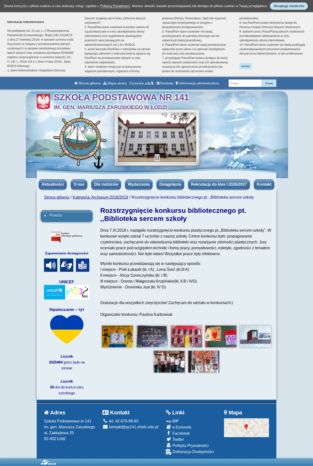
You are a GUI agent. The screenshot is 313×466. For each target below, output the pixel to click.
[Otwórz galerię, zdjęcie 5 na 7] (255, 336)
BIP (175, 421)
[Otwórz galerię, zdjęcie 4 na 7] (220, 336)
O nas (79, 184)
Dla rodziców (106, 184)
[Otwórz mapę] (246, 427)
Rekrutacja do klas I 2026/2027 (219, 184)
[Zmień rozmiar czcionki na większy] (148, 83)
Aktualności (53, 184)
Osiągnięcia (170, 184)
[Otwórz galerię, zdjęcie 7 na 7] (203, 362)
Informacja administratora (198, 83)
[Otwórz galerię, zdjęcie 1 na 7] (117, 336)
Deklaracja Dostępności (192, 452)
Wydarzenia (139, 184)
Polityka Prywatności (190, 445)
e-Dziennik (181, 427)
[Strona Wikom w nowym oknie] (48, 462)
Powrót (55, 215)
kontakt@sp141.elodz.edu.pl (133, 427)
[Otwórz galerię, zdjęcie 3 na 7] (186, 336)
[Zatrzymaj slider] (157, 157)
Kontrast (166, 83)
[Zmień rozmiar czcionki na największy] (152, 83)
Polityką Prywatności (115, 6)
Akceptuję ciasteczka (289, 6)
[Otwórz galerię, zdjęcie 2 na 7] (152, 336)
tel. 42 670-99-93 (123, 421)
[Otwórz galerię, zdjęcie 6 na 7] (169, 362)
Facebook (180, 433)
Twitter (177, 439)
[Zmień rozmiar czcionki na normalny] (146, 83)
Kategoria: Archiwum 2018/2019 (100, 197)
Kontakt (264, 184)
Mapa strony (117, 83)
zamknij (245, 66)
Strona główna (89, 83)
